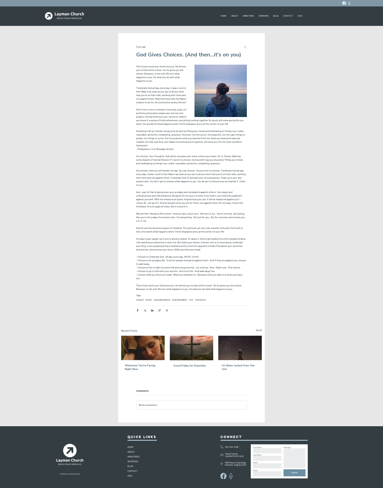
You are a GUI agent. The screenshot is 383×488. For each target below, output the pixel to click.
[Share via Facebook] (137, 310)
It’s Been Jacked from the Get (238, 367)
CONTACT (132, 470)
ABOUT (131, 451)
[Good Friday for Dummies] (191, 348)
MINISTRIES (133, 456)
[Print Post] (166, 310)
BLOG (130, 466)
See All (259, 330)
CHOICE (140, 300)
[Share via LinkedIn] (152, 310)
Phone (255, 470)
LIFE (191, 300)
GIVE (129, 475)
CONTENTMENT (179, 300)
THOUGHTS (200, 300)
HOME (130, 447)
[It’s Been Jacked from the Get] (240, 348)
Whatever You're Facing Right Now (140, 367)
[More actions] (245, 47)
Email (255, 462)
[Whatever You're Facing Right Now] (143, 348)
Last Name (257, 455)
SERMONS (132, 461)
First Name (257, 447)
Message (287, 447)
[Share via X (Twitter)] (144, 310)
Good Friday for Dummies (189, 365)
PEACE (148, 300)
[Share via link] (159, 310)
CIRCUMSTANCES (162, 300)
